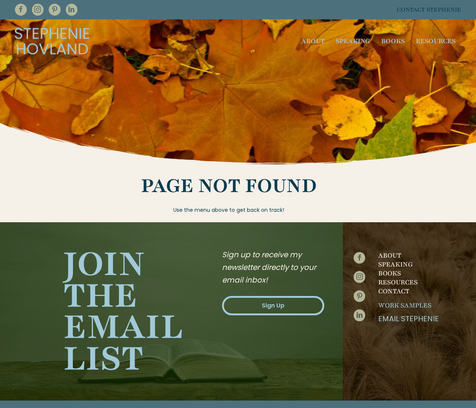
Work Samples (404, 305)
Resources (398, 282)
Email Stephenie (408, 318)
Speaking (395, 264)
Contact (393, 291)
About (389, 255)
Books (389, 273)
